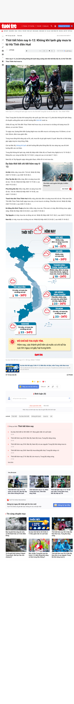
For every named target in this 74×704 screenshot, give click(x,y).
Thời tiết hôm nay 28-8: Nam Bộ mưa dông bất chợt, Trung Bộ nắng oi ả (35, 450)
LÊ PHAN (11, 50)
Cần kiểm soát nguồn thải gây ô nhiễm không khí (55, 184)
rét (51, 416)
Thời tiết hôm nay (26, 426)
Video (16, 31)
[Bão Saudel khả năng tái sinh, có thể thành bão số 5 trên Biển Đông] (16, 523)
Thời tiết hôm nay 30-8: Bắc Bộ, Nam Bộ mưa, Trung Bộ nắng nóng (33, 438)
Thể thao (70, 31)
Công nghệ (41, 31)
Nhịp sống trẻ (54, 31)
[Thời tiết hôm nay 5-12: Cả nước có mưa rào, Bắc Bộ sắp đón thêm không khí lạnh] (17, 482)
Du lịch (48, 31)
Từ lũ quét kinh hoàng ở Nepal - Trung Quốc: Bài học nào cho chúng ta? (16, 555)
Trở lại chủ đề (11, 35)
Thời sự (20, 31)
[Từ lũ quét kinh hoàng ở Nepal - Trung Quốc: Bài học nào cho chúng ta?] (16, 545)
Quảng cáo (46, 26)
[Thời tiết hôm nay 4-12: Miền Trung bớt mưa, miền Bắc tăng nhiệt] (39, 482)
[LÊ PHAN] (7, 50)
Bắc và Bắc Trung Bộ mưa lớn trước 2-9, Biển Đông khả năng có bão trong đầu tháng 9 (38, 555)
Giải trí (65, 31)
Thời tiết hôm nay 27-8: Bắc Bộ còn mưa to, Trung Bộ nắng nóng (32, 457)
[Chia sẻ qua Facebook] (48, 386)
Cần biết (39, 26)
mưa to (45, 416)
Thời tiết (19, 35)
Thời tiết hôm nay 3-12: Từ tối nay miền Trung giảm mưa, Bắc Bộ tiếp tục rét (60, 491)
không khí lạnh (21, 145)
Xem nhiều (11, 31)
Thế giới (24, 31)
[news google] (64, 50)
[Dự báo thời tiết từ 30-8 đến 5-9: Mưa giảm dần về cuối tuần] (39, 523)
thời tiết (39, 120)
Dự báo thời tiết (24, 416)
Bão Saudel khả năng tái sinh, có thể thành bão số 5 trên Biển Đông (16, 533)
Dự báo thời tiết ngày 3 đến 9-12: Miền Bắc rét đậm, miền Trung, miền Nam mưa (44, 365)
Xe (45, 31)
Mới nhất (6, 31)
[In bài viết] (2, 65)
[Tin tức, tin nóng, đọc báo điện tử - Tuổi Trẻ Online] (9, 26)
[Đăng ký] (62, 505)
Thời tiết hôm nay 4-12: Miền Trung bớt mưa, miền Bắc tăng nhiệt (39, 491)
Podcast (25, 26)
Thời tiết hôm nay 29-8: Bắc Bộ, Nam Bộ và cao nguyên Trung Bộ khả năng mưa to (38, 444)
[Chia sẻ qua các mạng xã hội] (57, 386)
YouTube (32, 26)
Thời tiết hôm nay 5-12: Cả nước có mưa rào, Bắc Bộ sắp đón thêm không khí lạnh (17, 491)
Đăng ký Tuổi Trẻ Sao (64, 26)
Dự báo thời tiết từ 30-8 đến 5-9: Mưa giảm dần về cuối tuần (31, 432)
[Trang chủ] (2, 31)
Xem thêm (10, 462)
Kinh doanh (35, 31)
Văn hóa (61, 31)
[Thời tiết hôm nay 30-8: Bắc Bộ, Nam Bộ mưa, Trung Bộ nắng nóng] (62, 523)
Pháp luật (29, 31)
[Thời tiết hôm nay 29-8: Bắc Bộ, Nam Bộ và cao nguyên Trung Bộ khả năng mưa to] (62, 545)
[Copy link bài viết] (52, 386)
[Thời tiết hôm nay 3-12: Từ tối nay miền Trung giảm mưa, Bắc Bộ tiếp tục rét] (60, 482)
